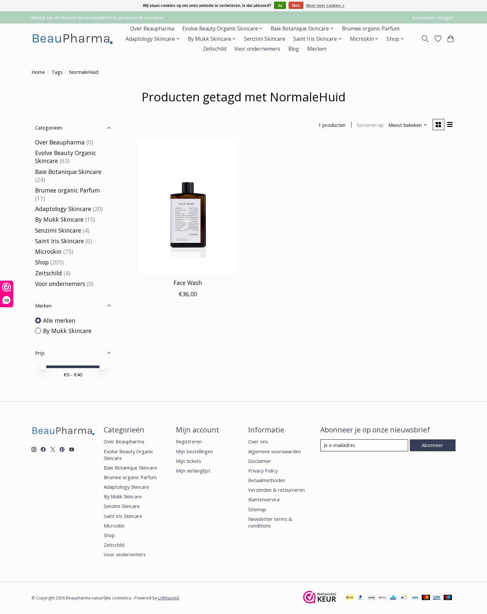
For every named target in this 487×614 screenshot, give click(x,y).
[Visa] (415, 598)
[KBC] (393, 598)
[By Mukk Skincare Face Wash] (188, 207)
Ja (280, 5)
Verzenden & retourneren (276, 489)
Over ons (258, 441)
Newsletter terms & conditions (270, 522)
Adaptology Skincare (63, 209)
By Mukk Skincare (59, 219)
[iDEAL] (350, 598)
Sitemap (257, 509)
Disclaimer (259, 461)
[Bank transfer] (371, 598)
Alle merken (59, 320)
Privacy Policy (263, 470)
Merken (317, 48)
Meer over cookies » (325, 5)
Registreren (189, 441)
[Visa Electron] (437, 598)
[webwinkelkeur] (319, 601)
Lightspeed (168, 598)
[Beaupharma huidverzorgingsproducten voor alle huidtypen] (72, 39)
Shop (42, 262)
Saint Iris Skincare (59, 241)
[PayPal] (360, 598)
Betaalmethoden (266, 480)
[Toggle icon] (425, 39)
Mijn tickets (188, 461)
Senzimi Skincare (264, 38)
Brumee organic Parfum (371, 28)
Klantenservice (264, 499)
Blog (293, 48)
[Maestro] (448, 598)
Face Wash (188, 283)
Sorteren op (370, 125)
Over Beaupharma (152, 28)
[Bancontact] (404, 598)
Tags (57, 72)
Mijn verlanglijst (193, 470)
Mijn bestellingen (194, 451)
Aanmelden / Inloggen (433, 18)
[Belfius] (382, 598)
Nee (296, 5)
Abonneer (432, 445)
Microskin (48, 251)
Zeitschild (214, 48)
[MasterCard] (426, 598)
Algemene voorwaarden (274, 451)
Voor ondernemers (257, 48)
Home (38, 72)
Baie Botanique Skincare (68, 172)
